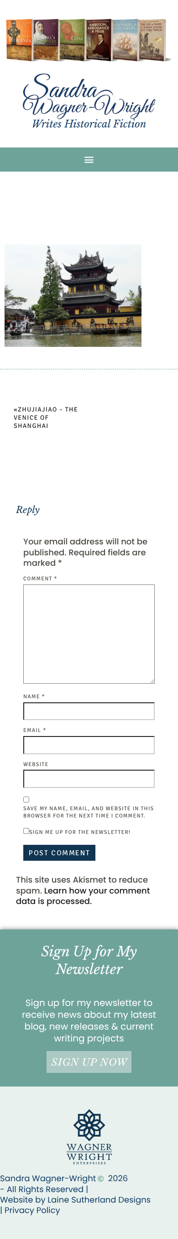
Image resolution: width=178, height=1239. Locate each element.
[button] (89, 159)
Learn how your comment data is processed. (83, 896)
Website (35, 764)
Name (34, 696)
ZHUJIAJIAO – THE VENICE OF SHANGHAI (46, 418)
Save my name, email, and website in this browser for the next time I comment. (88, 812)
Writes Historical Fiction (88, 124)
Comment (40, 578)
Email (34, 730)
